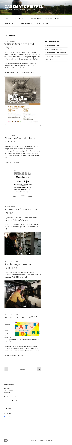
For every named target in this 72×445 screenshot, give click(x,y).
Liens (38, 23)
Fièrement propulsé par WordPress (42, 440)
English (45, 23)
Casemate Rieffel (23, 6)
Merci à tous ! (49, 59)
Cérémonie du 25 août (52, 45)
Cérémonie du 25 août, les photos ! (55, 52)
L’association (8, 23)
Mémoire (58, 19)
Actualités (48, 19)
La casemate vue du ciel (52, 56)
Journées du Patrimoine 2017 (20, 317)
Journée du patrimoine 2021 (53, 49)
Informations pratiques (25, 23)
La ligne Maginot (18, 19)
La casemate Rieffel (34, 19)
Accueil (6, 19)
